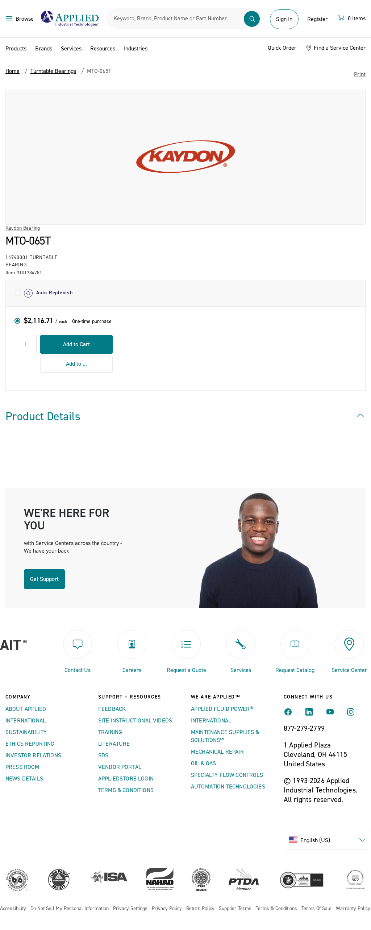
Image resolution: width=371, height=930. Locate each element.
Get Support (44, 579)
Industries (135, 48)
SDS (103, 755)
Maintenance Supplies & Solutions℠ (225, 736)
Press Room (22, 767)
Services (71, 48)
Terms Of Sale (316, 909)
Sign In (284, 19)
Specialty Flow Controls (227, 775)
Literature (114, 743)
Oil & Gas (203, 763)
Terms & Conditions (126, 790)
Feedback (112, 709)
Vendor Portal (119, 767)
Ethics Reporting (30, 743)
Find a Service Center (339, 48)
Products (15, 48)
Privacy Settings (130, 909)
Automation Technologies (228, 786)
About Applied (25, 709)
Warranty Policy (353, 909)
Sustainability (26, 732)
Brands (43, 48)
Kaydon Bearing (22, 228)
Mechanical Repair (217, 751)
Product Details (42, 416)
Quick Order (282, 48)
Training (110, 732)
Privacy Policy (167, 909)
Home (12, 71)
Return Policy (200, 909)
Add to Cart (76, 344)
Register (317, 19)
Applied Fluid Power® (222, 709)
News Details (24, 778)
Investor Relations (33, 755)
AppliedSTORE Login (126, 778)
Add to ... (76, 364)
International (25, 720)
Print (360, 74)
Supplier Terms (235, 909)
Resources (102, 48)
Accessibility (13, 909)
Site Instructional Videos (135, 720)
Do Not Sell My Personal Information (69, 909)
